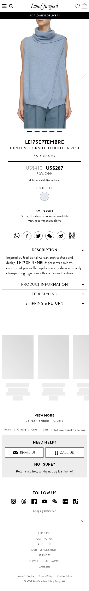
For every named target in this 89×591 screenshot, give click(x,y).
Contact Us (44, 539)
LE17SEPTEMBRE (44, 142)
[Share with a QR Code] (72, 235)
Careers (44, 567)
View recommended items (44, 220)
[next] (84, 74)
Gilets (58, 421)
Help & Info (44, 533)
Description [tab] (45, 250)
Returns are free (26, 471)
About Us (44, 544)
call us (66, 452)
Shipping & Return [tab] (44, 303)
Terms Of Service (25, 576)
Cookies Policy (64, 576)
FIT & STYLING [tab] (44, 294)
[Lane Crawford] (44, 9)
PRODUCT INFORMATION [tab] (44, 284)
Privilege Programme (44, 561)
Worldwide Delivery (44, 15)
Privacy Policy (45, 576)
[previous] (5, 74)
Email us (27, 452)
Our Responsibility (44, 550)
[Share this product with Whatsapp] (17, 235)
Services (44, 555)
